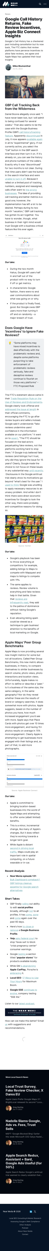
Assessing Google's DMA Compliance (25, 1221)
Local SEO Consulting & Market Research (25, 1218)
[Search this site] (40, 4)
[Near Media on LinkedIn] (31, 1211)
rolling (25, 903)
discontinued (33, 135)
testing (22, 954)
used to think (12, 485)
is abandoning (28, 966)
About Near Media (25, 1231)
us (6, 1024)
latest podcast (26, 1003)
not (31, 911)
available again (34, 139)
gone (35, 914)
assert (14, 438)
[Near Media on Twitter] (35, 1211)
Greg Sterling (18, 1107)
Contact (25, 1234)
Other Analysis (25, 1225)
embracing (15, 973)
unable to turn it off (15, 179)
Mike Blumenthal (22, 66)
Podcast (25, 1228)
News (7, 14)
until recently (36, 470)
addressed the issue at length (20, 409)
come (29, 914)
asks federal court (25, 938)
